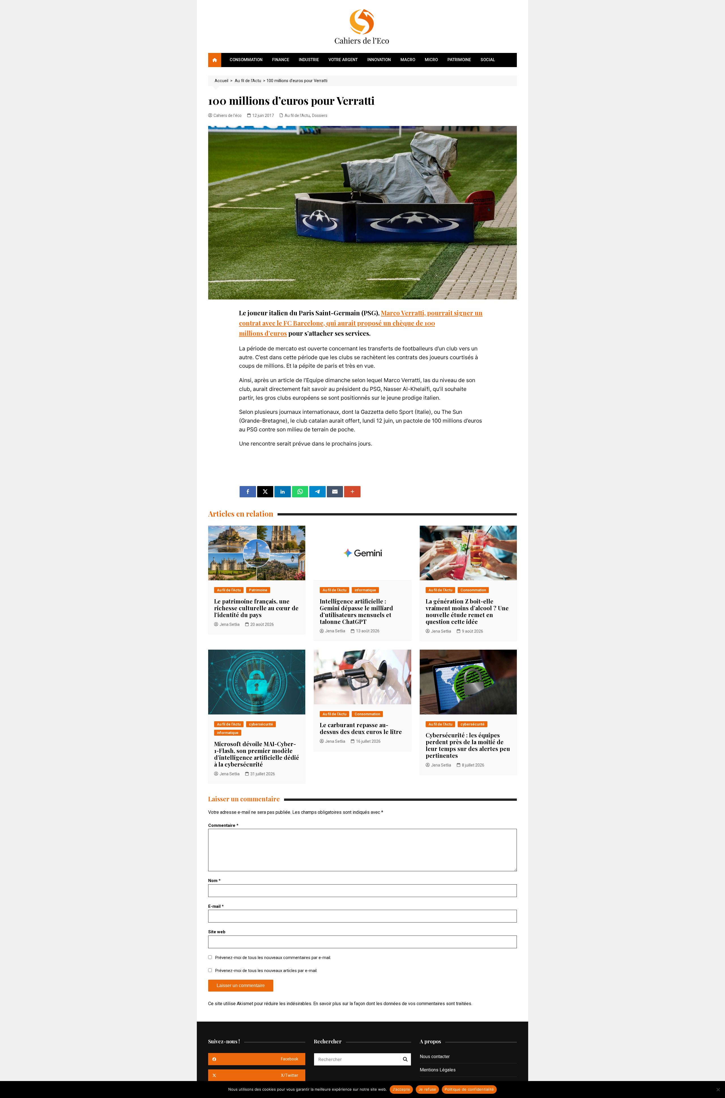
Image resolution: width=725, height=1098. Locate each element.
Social (488, 59)
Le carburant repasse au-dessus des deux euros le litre (361, 728)
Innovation (379, 59)
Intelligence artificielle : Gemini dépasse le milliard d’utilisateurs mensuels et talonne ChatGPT (356, 611)
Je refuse (427, 1089)
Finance (280, 59)
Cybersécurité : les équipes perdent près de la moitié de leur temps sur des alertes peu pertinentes (468, 745)
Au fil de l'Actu (297, 115)
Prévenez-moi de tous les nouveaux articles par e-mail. (266, 970)
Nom (214, 880)
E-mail (216, 906)
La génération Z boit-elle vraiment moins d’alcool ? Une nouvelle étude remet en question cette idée (467, 611)
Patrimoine (459, 59)
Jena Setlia (229, 624)
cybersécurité (261, 724)
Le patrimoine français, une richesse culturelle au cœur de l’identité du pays (256, 607)
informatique (365, 590)
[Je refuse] (718, 1089)
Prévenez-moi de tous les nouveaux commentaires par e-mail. (273, 957)
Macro (407, 59)
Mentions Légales (438, 1070)
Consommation (246, 59)
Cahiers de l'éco (228, 115)
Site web (216, 931)
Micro (431, 59)
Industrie (309, 59)
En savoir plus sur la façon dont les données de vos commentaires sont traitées (392, 1003)
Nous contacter (435, 1056)
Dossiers (319, 115)
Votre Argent (343, 59)
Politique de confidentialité (469, 1089)
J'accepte (401, 1089)
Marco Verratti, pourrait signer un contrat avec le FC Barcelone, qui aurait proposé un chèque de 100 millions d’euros (361, 323)
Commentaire (223, 825)
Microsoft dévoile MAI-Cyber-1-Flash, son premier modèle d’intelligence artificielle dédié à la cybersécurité (256, 754)
